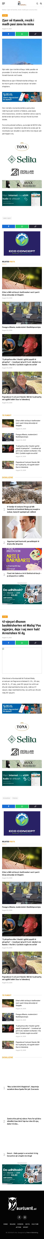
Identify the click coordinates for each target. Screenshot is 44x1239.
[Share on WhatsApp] (22, 34)
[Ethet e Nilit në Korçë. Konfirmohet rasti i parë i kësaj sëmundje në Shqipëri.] (22, 278)
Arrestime (6, 798)
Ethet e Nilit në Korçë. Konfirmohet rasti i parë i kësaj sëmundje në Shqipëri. (21, 293)
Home (4, 10)
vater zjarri (7, 218)
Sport (25, 1227)
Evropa (20, 1224)
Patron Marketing (32, 1232)
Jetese (18, 1227)
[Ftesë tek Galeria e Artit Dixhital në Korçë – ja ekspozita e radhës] (22, 559)
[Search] (41, 3)
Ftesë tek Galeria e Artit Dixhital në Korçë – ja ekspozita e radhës (24, 574)
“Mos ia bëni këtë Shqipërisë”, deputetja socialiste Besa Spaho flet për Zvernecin (23, 1088)
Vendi (5, 15)
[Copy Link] (35, 34)
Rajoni (12, 1224)
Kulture (35, 1224)
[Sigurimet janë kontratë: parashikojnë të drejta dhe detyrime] (22, 527)
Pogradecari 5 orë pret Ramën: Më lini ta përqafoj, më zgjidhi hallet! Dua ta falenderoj (22, 398)
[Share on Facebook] (8, 34)
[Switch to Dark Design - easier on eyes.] (37, 3)
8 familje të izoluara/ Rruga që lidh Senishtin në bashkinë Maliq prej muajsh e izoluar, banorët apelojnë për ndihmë (23, 509)
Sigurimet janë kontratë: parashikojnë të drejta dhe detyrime (23, 542)
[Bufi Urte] (22, 3)
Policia (15, 798)
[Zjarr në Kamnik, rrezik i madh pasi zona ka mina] (22, 52)
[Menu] (3, 3)
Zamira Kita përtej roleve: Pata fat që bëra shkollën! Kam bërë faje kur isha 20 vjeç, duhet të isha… (24, 1121)
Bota (28, 1224)
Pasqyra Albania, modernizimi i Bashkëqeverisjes (21, 327)
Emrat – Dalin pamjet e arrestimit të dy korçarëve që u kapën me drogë (22, 1154)
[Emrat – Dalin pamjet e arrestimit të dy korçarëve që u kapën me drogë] (22, 1139)
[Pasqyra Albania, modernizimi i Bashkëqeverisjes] (22, 313)
